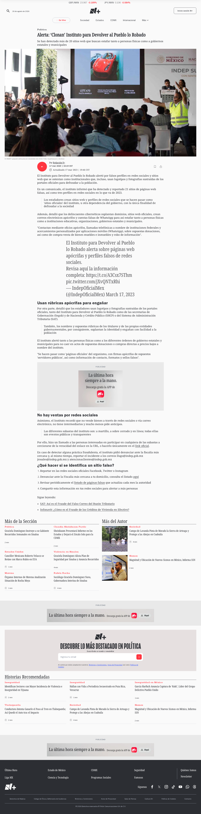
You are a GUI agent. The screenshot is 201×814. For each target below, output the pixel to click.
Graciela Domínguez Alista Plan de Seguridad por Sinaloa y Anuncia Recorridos (76, 557)
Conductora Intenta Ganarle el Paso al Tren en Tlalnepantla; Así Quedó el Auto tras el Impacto (35, 710)
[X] (159, 787)
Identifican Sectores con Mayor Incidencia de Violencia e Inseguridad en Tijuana (33, 688)
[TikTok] (173, 787)
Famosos (138, 777)
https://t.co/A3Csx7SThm (109, 275)
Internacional (129, 20)
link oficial (142, 446)
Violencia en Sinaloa (66, 551)
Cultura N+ (149, 799)
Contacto (187, 799)
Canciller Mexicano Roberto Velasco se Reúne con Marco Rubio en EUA (24, 557)
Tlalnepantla (13, 705)
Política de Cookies (169, 799)
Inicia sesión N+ (185, 11)
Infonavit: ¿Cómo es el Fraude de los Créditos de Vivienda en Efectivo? (84, 509)
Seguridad (139, 770)
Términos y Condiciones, (98, 665)
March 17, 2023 (120, 294)
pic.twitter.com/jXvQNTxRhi (93, 281)
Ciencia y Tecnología (58, 777)
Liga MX (9, 777)
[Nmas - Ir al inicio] (95, 11)
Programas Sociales (101, 777)
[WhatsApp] (187, 787)
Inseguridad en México (149, 682)
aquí (136, 476)
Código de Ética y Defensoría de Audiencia (50, 799)
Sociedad (84, 20)
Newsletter (186, 777)
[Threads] (194, 787)
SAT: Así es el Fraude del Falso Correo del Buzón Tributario (77, 503)
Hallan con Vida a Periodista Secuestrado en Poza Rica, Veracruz (98, 688)
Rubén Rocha (62, 573)
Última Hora (11, 770)
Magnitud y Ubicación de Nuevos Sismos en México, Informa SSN (162, 560)
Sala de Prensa (130, 799)
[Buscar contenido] (8, 11)
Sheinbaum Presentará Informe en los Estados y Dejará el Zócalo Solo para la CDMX (73, 534)
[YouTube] (180, 787)
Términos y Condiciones (84, 799)
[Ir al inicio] (10, 786)
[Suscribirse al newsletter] (139, 657)
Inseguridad (12, 682)
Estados (100, 20)
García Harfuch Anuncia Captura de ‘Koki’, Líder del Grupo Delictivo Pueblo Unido (165, 688)
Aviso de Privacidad (115, 665)
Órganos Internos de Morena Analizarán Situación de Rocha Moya (25, 578)
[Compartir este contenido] (161, 167)
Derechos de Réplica (17, 799)
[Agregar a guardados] (155, 167)
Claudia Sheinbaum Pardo (70, 526)
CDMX (113, 20)
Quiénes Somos (188, 770)
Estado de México (56, 770)
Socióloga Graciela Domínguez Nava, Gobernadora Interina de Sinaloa (72, 578)
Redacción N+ (59, 162)
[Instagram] (166, 787)
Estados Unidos (14, 551)
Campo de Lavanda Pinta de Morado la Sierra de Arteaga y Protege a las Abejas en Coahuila (159, 532)
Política (9, 526)
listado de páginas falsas (89, 482)
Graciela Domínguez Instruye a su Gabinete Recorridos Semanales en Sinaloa (27, 532)
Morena (9, 573)
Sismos (133, 556)
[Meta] (152, 787)
